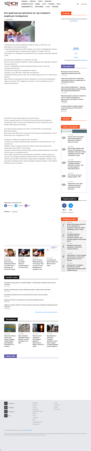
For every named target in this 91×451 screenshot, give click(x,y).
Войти (85, 4)
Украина (51, 4)
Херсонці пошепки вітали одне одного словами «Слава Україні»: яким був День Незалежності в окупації (9, 341)
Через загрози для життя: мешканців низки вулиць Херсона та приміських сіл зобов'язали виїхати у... (73, 80)
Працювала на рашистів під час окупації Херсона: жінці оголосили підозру (26, 294)
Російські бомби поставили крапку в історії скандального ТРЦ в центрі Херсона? (72, 107)
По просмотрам (67, 131)
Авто (58, 4)
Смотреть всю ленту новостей (46, 312)
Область (33, 1)
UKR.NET (75, 21)
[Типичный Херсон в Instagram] (6, 411)
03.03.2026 (9, 19)
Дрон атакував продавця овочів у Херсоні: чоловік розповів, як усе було (24, 339)
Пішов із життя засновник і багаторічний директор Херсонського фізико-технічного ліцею (38, 341)
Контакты (57, 409)
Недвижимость (27, 6)
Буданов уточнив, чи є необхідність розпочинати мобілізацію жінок (24, 300)
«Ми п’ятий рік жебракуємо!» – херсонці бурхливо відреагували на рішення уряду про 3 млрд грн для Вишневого (73, 88)
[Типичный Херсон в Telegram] (70, 205)
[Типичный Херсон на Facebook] (64, 205)
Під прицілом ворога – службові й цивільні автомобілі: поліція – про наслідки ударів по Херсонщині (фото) (75, 165)
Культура (48, 1)
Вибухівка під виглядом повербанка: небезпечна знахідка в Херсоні (74, 247)
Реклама (55, 6)
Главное (24, 1)
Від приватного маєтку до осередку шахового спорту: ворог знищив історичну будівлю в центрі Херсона (52, 341)
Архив (56, 407)
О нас (48, 6)
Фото (44, 4)
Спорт (40, 1)
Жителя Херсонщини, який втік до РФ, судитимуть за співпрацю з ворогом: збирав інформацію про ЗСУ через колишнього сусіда (77, 152)
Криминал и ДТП (27, 4)
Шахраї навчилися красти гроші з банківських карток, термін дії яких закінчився (27, 289)
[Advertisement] (31, 100)
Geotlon (30, 430)
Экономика (39, 6)
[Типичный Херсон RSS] (6, 415)
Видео (37, 4)
